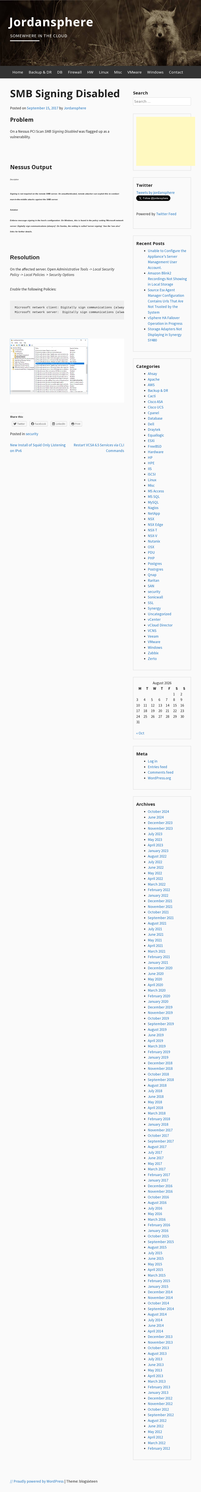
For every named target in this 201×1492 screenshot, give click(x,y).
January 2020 (158, 1001)
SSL (151, 602)
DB (59, 72)
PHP (151, 558)
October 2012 (158, 1409)
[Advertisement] (165, 141)
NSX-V (152, 535)
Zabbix (153, 653)
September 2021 (161, 917)
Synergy (154, 608)
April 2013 (155, 1375)
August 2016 (157, 1202)
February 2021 (159, 956)
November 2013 (160, 1342)
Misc (118, 72)
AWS (151, 384)
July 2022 (155, 861)
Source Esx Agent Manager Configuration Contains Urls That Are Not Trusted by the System (166, 301)
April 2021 (155, 945)
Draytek (154, 429)
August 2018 (157, 1085)
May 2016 (155, 1213)
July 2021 (155, 929)
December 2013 (160, 1336)
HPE (151, 463)
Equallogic (156, 435)
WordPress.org (159, 778)
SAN (151, 586)
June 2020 (156, 973)
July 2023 (155, 833)
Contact (176, 72)
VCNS (152, 630)
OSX (151, 547)
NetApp (154, 513)
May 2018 (155, 1102)
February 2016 (159, 1224)
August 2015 (157, 1247)
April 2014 (155, 1331)
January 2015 (158, 1286)
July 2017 (155, 1152)
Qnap (152, 574)
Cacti (152, 396)
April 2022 (155, 878)
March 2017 (156, 1169)
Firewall (75, 72)
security (32, 433)
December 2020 (160, 968)
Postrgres (155, 569)
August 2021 (157, 923)
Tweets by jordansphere (155, 192)
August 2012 (157, 1420)
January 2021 (158, 962)
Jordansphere (51, 21)
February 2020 (159, 996)
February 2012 (159, 1448)
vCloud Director (160, 625)
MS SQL (154, 496)
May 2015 (155, 1264)
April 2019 (155, 1040)
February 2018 (159, 1118)
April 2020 (155, 984)
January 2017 (158, 1180)
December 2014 (160, 1292)
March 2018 (156, 1113)
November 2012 (160, 1403)
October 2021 (158, 912)
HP (150, 457)
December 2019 (160, 1007)
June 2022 (156, 867)
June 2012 (156, 1426)
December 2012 (160, 1398)
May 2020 (155, 979)
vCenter (154, 619)
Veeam (153, 636)
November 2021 (160, 906)
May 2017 (155, 1163)
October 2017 (158, 1135)
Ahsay (152, 373)
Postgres (155, 563)
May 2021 (155, 940)
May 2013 (155, 1370)
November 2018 (160, 1068)
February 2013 (159, 1387)
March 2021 (156, 951)
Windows (155, 72)
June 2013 (156, 1364)
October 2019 (158, 1018)
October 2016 (158, 1197)
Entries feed (157, 766)
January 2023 (158, 850)
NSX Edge (155, 524)
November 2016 (160, 1191)
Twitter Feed (166, 213)
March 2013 (156, 1381)
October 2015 (158, 1236)
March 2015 (156, 1275)
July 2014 (155, 1320)
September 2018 (161, 1079)
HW (90, 72)
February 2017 (159, 1174)
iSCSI (152, 474)
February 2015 (159, 1280)
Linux (104, 72)
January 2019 (158, 1057)
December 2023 (160, 822)
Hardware (156, 451)
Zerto (152, 658)
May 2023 (155, 839)
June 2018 (156, 1096)
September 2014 (161, 1308)
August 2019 (157, 1029)
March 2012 (156, 1442)
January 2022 (158, 895)
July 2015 (155, 1253)
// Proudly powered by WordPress (37, 1481)
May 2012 (155, 1431)
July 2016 (155, 1208)
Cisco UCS (156, 407)
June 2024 (156, 817)
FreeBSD (155, 446)
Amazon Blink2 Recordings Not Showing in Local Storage (167, 279)
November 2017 (160, 1130)
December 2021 (160, 900)
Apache (154, 379)
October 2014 (158, 1303)
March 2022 (156, 884)
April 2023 (155, 845)
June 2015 (156, 1258)
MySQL (153, 502)
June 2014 (156, 1325)
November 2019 (160, 1012)
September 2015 (161, 1241)
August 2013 (157, 1353)
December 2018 (160, 1063)
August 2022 (157, 856)
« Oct (140, 733)
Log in (152, 761)
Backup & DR (40, 72)
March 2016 (156, 1219)
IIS (150, 468)
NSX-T (152, 530)
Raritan (153, 580)
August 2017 (157, 1146)
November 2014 (160, 1297)
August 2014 (157, 1314)
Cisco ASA (155, 401)
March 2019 (156, 1046)
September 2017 (161, 1141)
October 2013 (158, 1347)
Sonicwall (155, 597)
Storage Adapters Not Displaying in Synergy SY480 (165, 334)
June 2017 (156, 1157)
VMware (134, 72)
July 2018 (155, 1090)
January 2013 (158, 1392)
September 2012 (161, 1414)
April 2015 (155, 1269)
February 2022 (159, 889)
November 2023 (160, 828)
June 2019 (156, 1035)
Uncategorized (159, 614)
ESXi (151, 440)
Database (155, 418)
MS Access (156, 491)
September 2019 (161, 1023)
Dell (151, 424)
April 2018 (155, 1107)
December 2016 (160, 1185)
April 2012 (155, 1437)
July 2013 (155, 1359)
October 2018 (158, 1074)
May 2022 (155, 873)
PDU (151, 552)
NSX (151, 518)
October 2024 (158, 811)
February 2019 (159, 1051)
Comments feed (161, 772)
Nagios (153, 507)
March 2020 (156, 990)
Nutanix (154, 541)
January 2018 (158, 1124)
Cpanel (153, 412)
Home (17, 72)
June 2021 (156, 934)
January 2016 (158, 1230)
